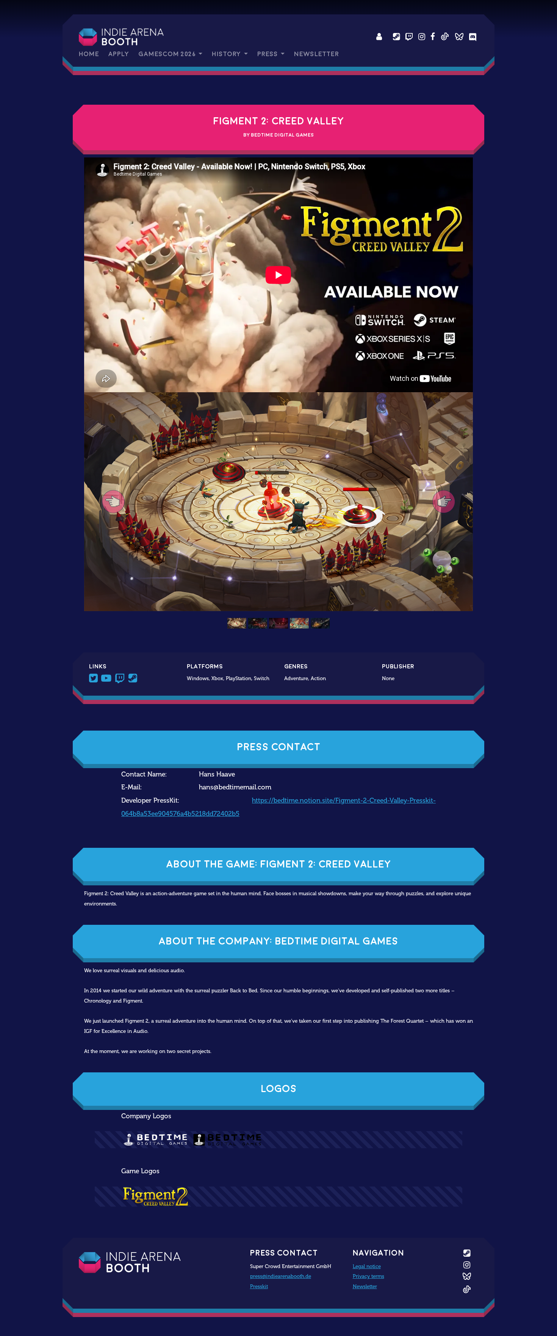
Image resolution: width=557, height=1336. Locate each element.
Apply (118, 54)
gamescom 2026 (167, 54)
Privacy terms (368, 1276)
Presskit (259, 1286)
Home (89, 54)
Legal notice (367, 1266)
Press (268, 54)
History (227, 54)
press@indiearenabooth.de (280, 1276)
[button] (113, 501)
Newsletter (316, 54)
